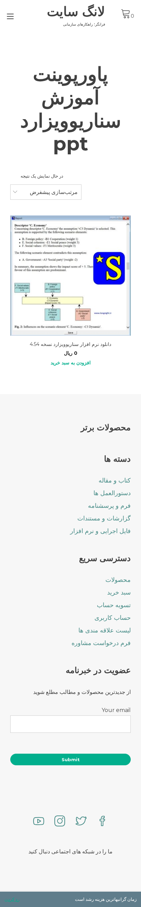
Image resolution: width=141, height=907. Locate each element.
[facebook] (102, 821)
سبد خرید (119, 592)
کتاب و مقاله (115, 480)
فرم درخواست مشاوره (101, 643)
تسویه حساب (114, 605)
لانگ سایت (76, 11)
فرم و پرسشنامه (109, 506)
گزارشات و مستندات (104, 518)
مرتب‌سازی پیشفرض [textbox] (54, 192)
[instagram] (59, 821)
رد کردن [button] (12, 899)
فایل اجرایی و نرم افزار (100, 531)
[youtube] (38, 821)
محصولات (118, 580)
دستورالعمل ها (112, 493)
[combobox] (45, 192)
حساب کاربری (112, 618)
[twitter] (81, 821)
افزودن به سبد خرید (71, 362)
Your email (116, 710)
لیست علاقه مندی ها (104, 630)
